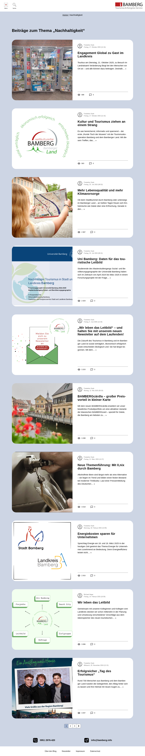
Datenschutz (95, 751)
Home (65, 15)
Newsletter (66, 751)
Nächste (79, 726)
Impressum (80, 751)
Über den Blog (50, 751)
